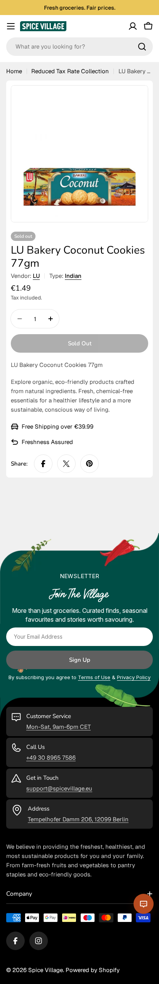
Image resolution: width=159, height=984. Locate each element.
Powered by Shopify (93, 970)
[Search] (142, 46)
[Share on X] (66, 463)
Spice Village (45, 970)
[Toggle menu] (10, 26)
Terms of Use (94, 677)
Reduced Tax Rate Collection (70, 71)
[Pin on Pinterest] (89, 463)
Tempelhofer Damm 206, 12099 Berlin (78, 819)
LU (36, 275)
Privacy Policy (134, 677)
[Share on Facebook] (43, 463)
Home (14, 71)
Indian (73, 275)
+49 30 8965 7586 (51, 757)
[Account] (132, 26)
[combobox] (79, 46)
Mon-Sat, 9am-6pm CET (58, 726)
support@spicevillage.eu (59, 788)
